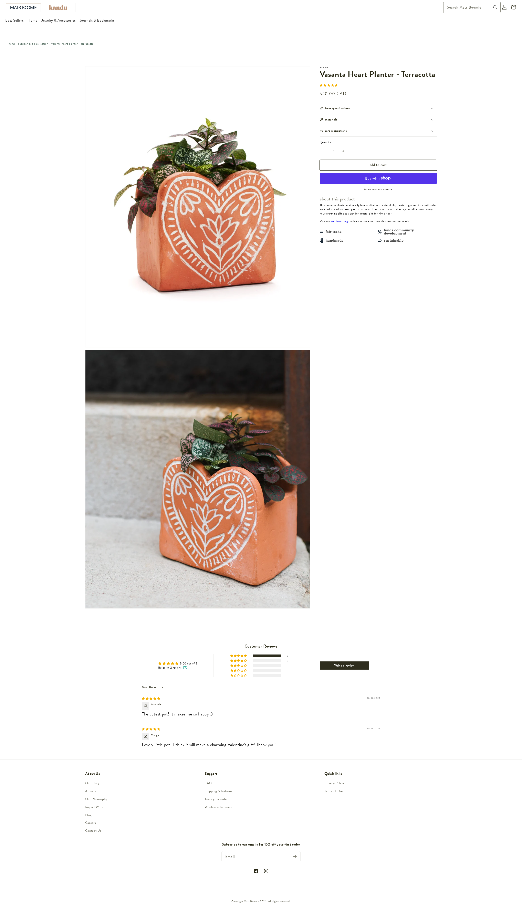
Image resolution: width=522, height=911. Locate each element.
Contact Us (93, 830)
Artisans (91, 791)
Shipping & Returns (218, 791)
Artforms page (340, 221)
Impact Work (94, 807)
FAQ (208, 783)
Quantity (325, 142)
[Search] (495, 7)
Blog (88, 815)
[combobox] (471, 7)
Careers (90, 822)
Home (12, 44)
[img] (151, 699)
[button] (329, 85)
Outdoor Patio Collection (33, 44)
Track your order (216, 799)
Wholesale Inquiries (218, 807)
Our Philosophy (96, 799)
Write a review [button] (344, 665)
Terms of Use (333, 791)
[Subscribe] (295, 856)
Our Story (92, 783)
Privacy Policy (334, 783)
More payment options (378, 189)
